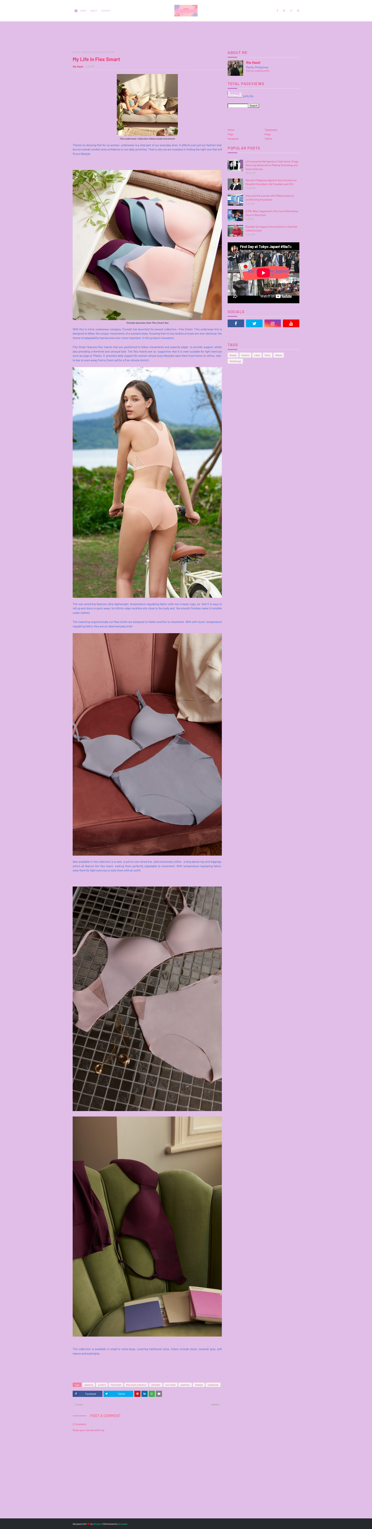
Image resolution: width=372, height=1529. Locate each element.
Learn (257, 355)
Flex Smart (116, 1384)
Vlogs (267, 134)
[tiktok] (236, 333)
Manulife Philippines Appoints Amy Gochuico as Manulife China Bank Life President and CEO (271, 182)
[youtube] (291, 323)
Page (230, 134)
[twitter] (284, 10)
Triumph (199, 1384)
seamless (185, 1384)
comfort (102, 1384)
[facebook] (277, 10)
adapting (88, 1384)
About (93, 10)
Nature (278, 355)
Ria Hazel (78, 66)
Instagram (233, 138)
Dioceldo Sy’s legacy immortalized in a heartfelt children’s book (271, 228)
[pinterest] (297, 10)
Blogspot (97, 1523)
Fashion (245, 355)
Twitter (268, 138)
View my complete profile (258, 70)
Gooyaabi (122, 1523)
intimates (155, 1384)
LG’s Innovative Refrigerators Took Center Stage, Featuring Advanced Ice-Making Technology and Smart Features (272, 165)
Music (267, 355)
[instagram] (291, 10)
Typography (270, 129)
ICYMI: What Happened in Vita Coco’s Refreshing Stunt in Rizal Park (271, 213)
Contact (106, 10)
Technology (235, 361)
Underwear (86, 51)
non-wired (170, 1384)
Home (83, 10)
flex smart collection (136, 1384)
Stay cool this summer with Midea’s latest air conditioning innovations (269, 197)
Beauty (233, 355)
